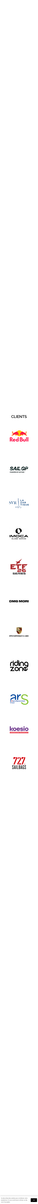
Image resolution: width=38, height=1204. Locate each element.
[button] (11, 3)
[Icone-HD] (4, 2)
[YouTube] (33, 3)
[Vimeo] (30, 3)
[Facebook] (26, 3)
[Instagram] (23, 3)
